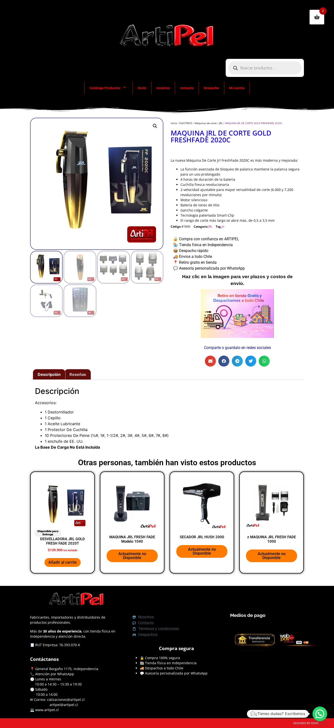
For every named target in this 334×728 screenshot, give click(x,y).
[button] (155, 126)
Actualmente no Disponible (132, 555)
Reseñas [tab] (77, 374)
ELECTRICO (185, 123)
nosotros (163, 88)
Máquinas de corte (206, 123)
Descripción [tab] (49, 374)
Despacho (211, 88)
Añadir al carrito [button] (62, 562)
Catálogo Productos (104, 88)
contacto (187, 88)
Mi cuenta (237, 88)
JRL (221, 123)
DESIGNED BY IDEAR (305, 723)
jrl (223, 226)
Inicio (142, 88)
